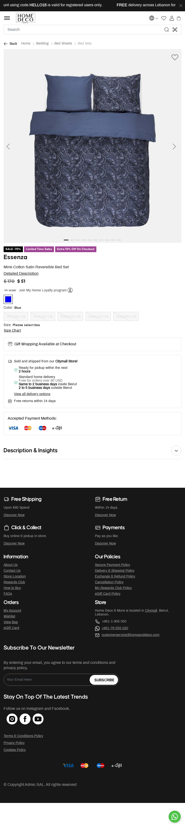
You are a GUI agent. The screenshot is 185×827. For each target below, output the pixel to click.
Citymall (151, 610)
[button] (17, 146)
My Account (12, 610)
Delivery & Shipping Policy (114, 570)
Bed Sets (85, 43)
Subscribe (104, 680)
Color (8, 307)
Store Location (15, 576)
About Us (11, 565)
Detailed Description (21, 274)
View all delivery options (32, 394)
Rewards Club (14, 582)
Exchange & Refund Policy (115, 576)
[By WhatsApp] (175, 817)
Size (8, 325)
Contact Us (12, 570)
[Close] (181, 6)
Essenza (15, 257)
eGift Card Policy (107, 594)
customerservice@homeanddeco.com (130, 635)
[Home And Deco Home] (25, 18)
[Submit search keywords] (166, 29)
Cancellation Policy (109, 582)
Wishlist (9, 616)
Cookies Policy (15, 750)
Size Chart (12, 330)
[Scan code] (174, 29)
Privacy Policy (14, 743)
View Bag (11, 622)
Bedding (42, 43)
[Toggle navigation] (7, 18)
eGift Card (11, 628)
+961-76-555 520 (115, 628)
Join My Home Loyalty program (43, 290)
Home (25, 43)
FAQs (8, 594)
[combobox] (92, 29)
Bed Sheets (63, 43)
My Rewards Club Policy (113, 588)
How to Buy (12, 588)
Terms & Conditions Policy (23, 736)
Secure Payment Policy (112, 565)
